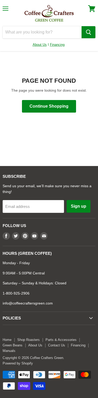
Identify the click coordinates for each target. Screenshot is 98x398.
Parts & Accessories (61, 340)
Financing (57, 45)
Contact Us (56, 345)
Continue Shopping (49, 106)
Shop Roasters (28, 340)
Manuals (9, 351)
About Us (40, 45)
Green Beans (12, 345)
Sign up (78, 206)
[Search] (88, 32)
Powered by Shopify (18, 363)
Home (7, 340)
